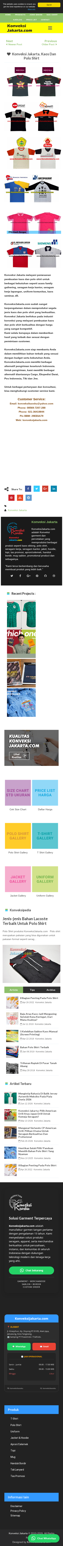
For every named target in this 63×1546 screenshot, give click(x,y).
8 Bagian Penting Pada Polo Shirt (39, 998)
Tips (32, 989)
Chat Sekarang (34, 1270)
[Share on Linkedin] (54, 488)
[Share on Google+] (45, 488)
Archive (51, 989)
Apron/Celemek (19, 1444)
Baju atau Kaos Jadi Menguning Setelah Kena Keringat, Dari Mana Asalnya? (38, 1016)
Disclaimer (16, 1506)
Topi (12, 1450)
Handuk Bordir (18, 1463)
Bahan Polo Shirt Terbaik (34, 1047)
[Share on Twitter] (37, 488)
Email (44, 1346)
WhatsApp (19, 1346)
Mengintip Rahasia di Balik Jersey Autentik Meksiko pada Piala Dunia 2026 (21, 621)
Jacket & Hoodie (19, 1437)
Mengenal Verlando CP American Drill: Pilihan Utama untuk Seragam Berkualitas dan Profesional (21, 681)
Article (14, 989)
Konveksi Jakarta (18, 1533)
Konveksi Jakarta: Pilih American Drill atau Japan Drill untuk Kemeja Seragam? (21, 650)
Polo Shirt (15, 1425)
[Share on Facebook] (28, 488)
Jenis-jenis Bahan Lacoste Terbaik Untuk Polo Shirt (25, 921)
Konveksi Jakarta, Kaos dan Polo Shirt (34, 56)
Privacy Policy (18, 1510)
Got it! (49, 4)
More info (31, 9)
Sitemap (15, 1515)
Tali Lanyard (17, 1469)
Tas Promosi (17, 1476)
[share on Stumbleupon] (20, 497)
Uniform (15, 1431)
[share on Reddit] (29, 497)
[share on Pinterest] (11, 497)
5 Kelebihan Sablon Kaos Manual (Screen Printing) (39, 1033)
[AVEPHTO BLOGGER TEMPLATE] (22, 28)
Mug (12, 1457)
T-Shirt (14, 1418)
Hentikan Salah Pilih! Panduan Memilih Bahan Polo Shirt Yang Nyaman (21, 709)
